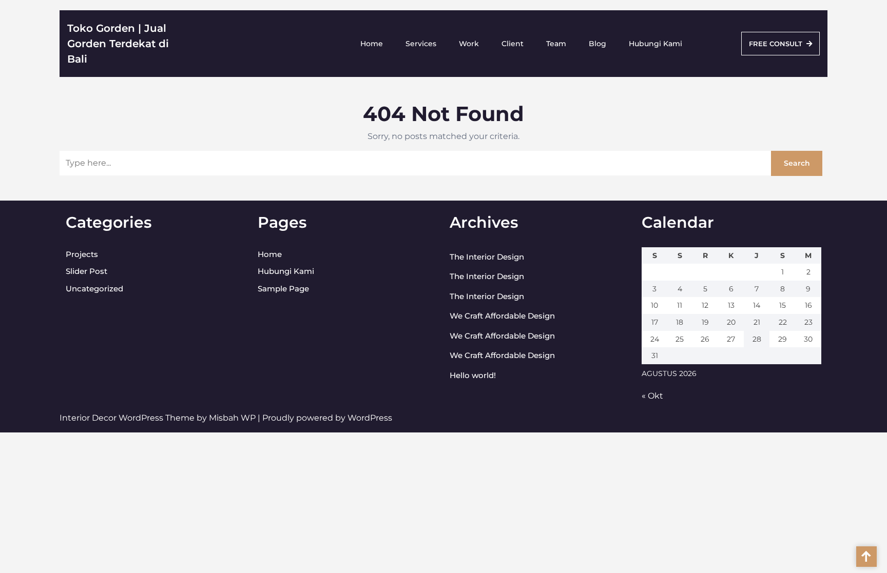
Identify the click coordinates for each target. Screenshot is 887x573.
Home (371, 43)
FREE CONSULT (775, 43)
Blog (597, 43)
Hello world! (473, 375)
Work (469, 43)
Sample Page (283, 288)
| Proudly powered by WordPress (325, 418)
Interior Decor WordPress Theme (128, 418)
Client (513, 43)
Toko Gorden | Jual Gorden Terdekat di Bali (118, 43)
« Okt (652, 396)
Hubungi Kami (655, 43)
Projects (82, 254)
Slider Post (86, 271)
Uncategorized (94, 288)
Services (421, 43)
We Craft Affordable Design (502, 316)
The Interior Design (487, 257)
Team (556, 43)
